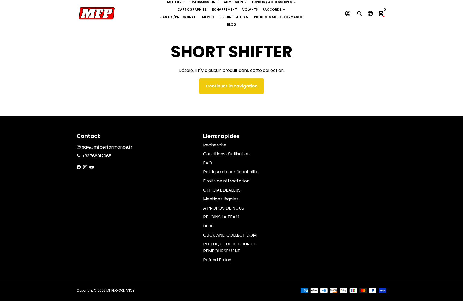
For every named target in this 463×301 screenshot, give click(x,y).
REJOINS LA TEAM (234, 17)
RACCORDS (274, 9)
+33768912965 (94, 156)
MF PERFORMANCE (120, 290)
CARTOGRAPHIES (192, 9)
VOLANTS (250, 9)
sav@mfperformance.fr (104, 147)
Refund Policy (217, 260)
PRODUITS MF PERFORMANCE (278, 17)
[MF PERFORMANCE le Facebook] (79, 167)
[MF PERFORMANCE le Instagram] (85, 167)
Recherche (214, 145)
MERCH (208, 17)
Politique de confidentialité (231, 172)
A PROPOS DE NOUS (223, 208)
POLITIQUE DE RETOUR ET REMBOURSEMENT (229, 247)
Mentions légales (220, 199)
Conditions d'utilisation (226, 154)
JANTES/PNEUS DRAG (178, 17)
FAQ (207, 163)
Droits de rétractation (226, 181)
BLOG (231, 24)
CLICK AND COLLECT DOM (230, 235)
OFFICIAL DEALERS (222, 190)
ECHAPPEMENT (224, 9)
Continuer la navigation (231, 86)
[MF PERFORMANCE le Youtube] (91, 167)
